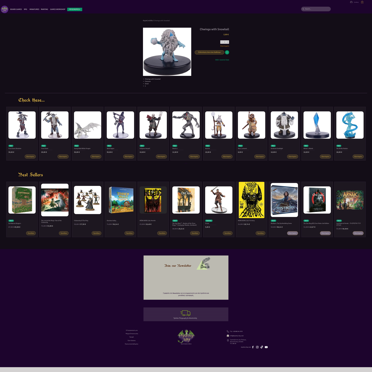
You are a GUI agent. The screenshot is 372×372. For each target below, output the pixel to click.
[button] (362, 2)
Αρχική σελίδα (148, 21)
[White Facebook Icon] (252, 347)
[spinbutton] (224, 42)
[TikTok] (261, 347)
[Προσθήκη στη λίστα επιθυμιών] (227, 52)
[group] (186, 134)
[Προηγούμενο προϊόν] (3, 134)
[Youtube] (266, 347)
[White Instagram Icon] (257, 347)
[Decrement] (221, 42)
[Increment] (227, 42)
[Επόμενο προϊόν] (369, 134)
